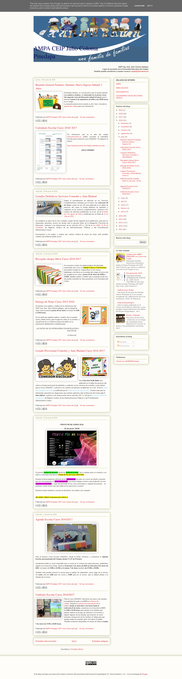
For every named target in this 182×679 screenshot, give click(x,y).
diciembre (125, 123)
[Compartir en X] (41, 120)
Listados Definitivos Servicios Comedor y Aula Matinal (66, 196)
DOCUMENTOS (122, 92)
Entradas (123, 342)
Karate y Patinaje (133, 315)
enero (123, 212)
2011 (121, 229)
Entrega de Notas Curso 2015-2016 (55, 301)
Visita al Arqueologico (125, 303)
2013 (121, 223)
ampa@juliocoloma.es (139, 71)
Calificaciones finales (125, 290)
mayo (123, 198)
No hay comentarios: (87, 117)
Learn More (139, 6)
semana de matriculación (87, 603)
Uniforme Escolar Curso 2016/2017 (55, 594)
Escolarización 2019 (134, 273)
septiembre (125, 133)
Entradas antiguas (100, 641)
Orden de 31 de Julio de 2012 (78, 390)
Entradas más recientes (46, 641)
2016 (121, 120)
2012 (121, 226)
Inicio (74, 641)
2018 (121, 114)
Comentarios (124, 346)
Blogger (144, 674)
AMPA (118, 84)
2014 (121, 219)
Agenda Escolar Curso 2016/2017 (54, 519)
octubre (124, 130)
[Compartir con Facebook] (43, 120)
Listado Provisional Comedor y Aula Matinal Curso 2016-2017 (70, 350)
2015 (121, 216)
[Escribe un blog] (39, 120)
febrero (124, 208)
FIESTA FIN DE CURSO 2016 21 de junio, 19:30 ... (130, 181)
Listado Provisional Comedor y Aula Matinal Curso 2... (130, 173)
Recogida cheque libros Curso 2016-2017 (58, 259)
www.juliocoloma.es (74, 137)
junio (123, 137)
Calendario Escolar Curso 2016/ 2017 (56, 127)
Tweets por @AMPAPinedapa (127, 361)
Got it (150, 6)
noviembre (125, 127)
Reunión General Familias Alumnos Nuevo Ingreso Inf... (130, 142)
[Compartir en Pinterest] (46, 120)
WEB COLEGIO (122, 88)
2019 (121, 110)
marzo (123, 205)
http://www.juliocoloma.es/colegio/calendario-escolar (86, 146)
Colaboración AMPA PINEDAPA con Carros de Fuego (136, 256)
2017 (121, 117)
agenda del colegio (71, 106)
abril (123, 201)
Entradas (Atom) (77, 649)
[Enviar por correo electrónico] (36, 120)
